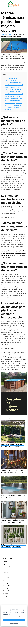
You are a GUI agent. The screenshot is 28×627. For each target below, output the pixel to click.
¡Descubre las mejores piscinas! (13, 404)
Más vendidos (7, 585)
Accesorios (6, 561)
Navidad (5, 593)
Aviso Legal (6, 605)
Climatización (7, 572)
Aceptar (14, 620)
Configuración (14, 623)
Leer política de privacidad (14, 616)
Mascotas (5, 588)
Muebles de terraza (8, 590)
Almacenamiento (7, 567)
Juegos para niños (8, 583)
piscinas (9, 34)
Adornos (5, 564)
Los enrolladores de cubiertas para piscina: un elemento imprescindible (13, 103)
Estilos (5, 575)
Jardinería (6, 580)
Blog (4, 569)
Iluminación (6, 577)
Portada (3, 34)
